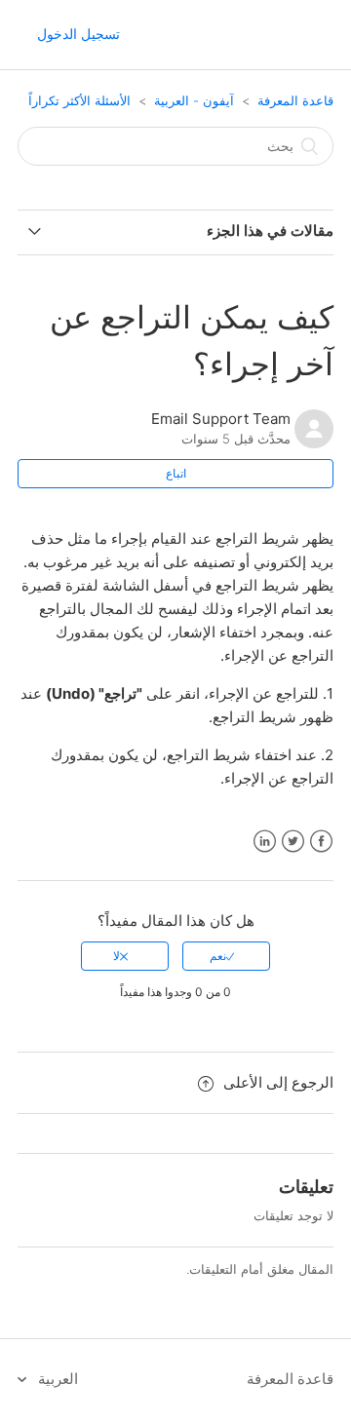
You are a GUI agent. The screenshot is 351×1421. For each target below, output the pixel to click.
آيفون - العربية (194, 100)
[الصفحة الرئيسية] (314, 35)
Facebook (321, 841)
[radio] (226, 956)
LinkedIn (265, 841)
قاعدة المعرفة (295, 100)
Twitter (293, 841)
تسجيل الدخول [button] (78, 33)
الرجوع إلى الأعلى (278, 1082)
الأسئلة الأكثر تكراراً (79, 100)
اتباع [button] (176, 473)
